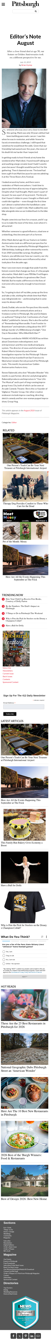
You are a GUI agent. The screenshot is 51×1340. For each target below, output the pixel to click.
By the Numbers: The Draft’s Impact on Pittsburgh (22, 607)
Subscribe (7, 668)
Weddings (7, 1234)
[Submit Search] (36, 11)
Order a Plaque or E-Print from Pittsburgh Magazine (21, 1273)
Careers (6, 1275)
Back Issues (7, 676)
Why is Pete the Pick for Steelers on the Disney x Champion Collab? (26, 619)
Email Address (9, 703)
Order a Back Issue (10, 1247)
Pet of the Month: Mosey (15, 541)
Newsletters (8, 671)
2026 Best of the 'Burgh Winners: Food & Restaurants (21, 1156)
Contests (6, 679)
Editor (14, 422)
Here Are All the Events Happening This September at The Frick (25, 578)
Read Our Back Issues (11, 1267)
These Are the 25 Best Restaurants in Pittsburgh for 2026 (23, 1025)
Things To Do (8, 1230)
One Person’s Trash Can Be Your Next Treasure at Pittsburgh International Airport (25, 467)
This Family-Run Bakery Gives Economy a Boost (21, 844)
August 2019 (29, 411)
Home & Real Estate (10, 1294)
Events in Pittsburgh (10, 1261)
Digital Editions (9, 1245)
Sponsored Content (10, 682)
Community (8, 1236)
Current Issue (8, 673)
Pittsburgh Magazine (25, 4)
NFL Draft (7, 1251)
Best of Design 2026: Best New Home (24, 1199)
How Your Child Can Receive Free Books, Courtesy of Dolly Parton (24, 600)
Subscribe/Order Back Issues (14, 1265)
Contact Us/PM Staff (11, 1271)
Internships (7, 1277)
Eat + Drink (7, 1228)
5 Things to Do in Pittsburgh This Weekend (24, 613)
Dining (6, 1290)
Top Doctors (8, 1288)
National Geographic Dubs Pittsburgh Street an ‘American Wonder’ (23, 1068)
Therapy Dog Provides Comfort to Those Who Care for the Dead (25, 505)
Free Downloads (9, 1263)
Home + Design (9, 1232)
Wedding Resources (10, 1292)
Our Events (7, 1259)
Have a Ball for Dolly (15, 625)
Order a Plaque (9, 1249)
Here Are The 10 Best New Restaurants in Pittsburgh (24, 1112)
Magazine (7, 1238)
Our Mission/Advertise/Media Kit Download (19, 1269)
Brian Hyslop (26, 65)
